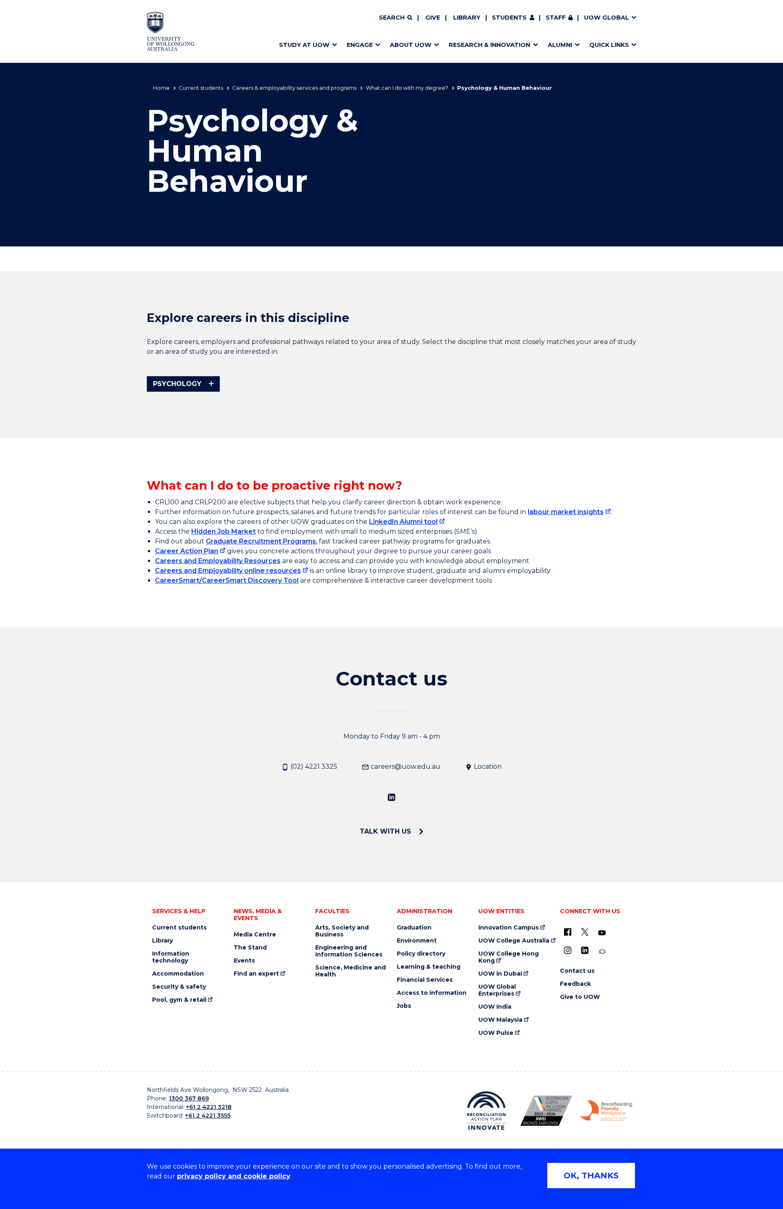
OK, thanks (591, 1175)
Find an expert (256, 973)
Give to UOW (580, 997)
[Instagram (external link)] (567, 950)
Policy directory (421, 953)
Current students (201, 87)
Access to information (432, 992)
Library (466, 17)
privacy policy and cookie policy (233, 1176)
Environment (417, 940)
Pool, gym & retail (179, 999)
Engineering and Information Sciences (349, 951)
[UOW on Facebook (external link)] (567, 932)
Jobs (404, 1006)
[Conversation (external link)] (602, 951)
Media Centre (255, 934)
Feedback (575, 984)
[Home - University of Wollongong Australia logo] (171, 31)
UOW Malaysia (500, 1019)
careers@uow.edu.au (404, 766)
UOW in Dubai (500, 973)
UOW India (494, 1006)
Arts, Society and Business (342, 931)
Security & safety (179, 986)
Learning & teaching (428, 966)
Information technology (170, 957)
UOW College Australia (513, 940)
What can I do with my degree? (407, 87)
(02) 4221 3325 (313, 766)
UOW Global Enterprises (497, 990)
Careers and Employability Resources (218, 561)
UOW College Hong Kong (508, 957)
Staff (556, 17)
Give (432, 17)
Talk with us (386, 831)
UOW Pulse (495, 1032)
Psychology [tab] (177, 384)
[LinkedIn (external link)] (391, 797)
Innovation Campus (508, 927)
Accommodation (178, 973)
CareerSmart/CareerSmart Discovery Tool (227, 580)
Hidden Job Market (223, 531)
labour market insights (566, 512)
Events (244, 960)
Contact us (577, 970)
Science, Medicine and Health (350, 971)
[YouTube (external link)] (602, 933)
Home (161, 87)
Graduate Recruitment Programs (261, 541)
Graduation (414, 927)
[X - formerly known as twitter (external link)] (585, 932)
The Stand (250, 947)
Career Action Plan (186, 551)
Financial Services (425, 979)
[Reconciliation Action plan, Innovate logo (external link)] (486, 1111)
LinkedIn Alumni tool (403, 522)
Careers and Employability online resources (228, 571)
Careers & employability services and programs (294, 87)
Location (487, 766)
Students (509, 17)
